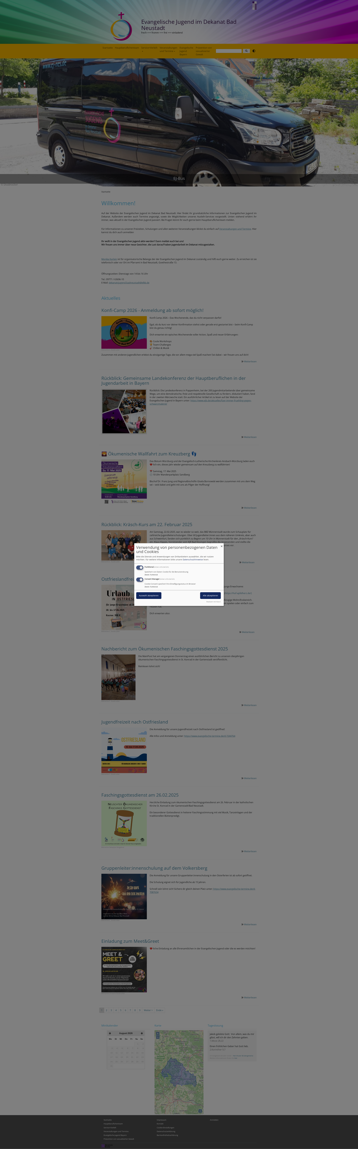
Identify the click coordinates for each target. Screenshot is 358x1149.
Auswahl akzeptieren (149, 595)
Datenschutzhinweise (193, 559)
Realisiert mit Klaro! (213, 602)
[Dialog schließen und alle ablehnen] (222, 545)
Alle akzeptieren (210, 595)
